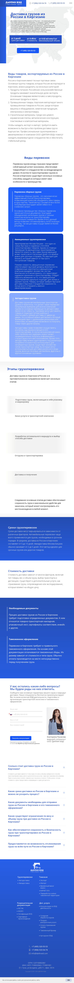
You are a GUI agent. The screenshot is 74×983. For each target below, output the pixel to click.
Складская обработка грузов (47, 917)
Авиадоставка (24, 883)
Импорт (43, 883)
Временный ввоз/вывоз (47, 887)
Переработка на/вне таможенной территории (49, 894)
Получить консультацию (20, 738)
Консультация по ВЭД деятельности (48, 907)
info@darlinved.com (40, 953)
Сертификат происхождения (24, 918)
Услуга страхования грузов (47, 926)
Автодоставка (24, 880)
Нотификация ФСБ (25, 914)
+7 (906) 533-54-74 (39, 3)
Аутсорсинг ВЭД (46, 936)
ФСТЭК (20, 908)
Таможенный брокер (48, 930)
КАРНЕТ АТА (44, 891)
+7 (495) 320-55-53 (57, 3)
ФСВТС (21, 911)
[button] (28, 50)
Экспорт (43, 880)
